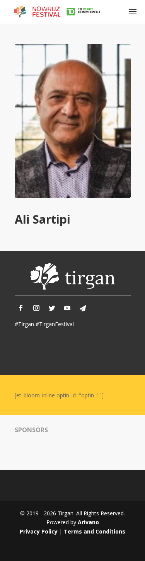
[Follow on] (83, 308)
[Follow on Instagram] (36, 308)
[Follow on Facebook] (21, 308)
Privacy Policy (39, 531)
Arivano (88, 522)
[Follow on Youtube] (67, 308)
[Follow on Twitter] (52, 308)
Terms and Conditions (94, 531)
